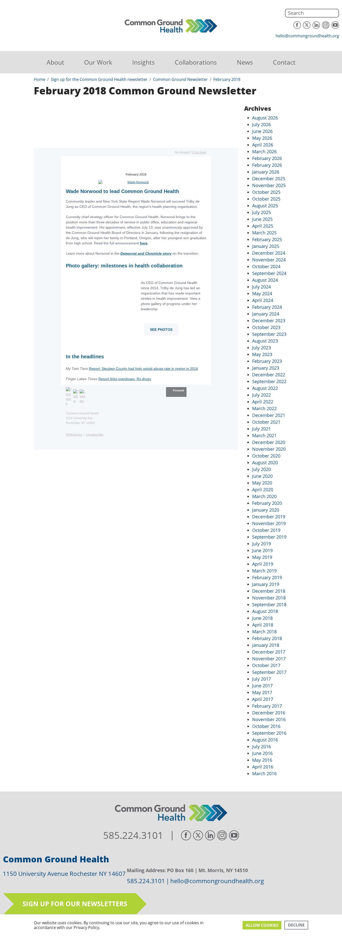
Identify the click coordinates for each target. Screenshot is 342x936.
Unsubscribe (94, 434)
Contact (284, 62)
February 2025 (267, 239)
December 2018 (268, 591)
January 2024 (265, 314)
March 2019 (264, 571)
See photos (161, 330)
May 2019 (262, 557)
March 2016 (264, 773)
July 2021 (261, 429)
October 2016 (266, 726)
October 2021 (266, 422)
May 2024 (262, 293)
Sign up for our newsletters (75, 903)
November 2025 (269, 185)
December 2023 (268, 321)
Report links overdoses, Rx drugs (124, 379)
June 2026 (262, 131)
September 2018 (269, 604)
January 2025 (265, 246)
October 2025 (266, 192)
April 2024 (262, 300)
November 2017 (269, 659)
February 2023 (267, 361)
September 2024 (269, 273)
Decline (296, 925)
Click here (199, 152)
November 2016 (269, 719)
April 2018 (262, 625)
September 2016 (269, 733)
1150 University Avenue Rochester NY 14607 (64, 873)
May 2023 (262, 354)
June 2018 (262, 618)
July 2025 (261, 212)
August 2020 (265, 462)
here (143, 243)
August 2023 (265, 341)
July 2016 (261, 746)
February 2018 (267, 638)
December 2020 (268, 442)
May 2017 (262, 692)
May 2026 (262, 138)
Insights (143, 62)
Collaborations (196, 62)
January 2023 (265, 368)
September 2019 (269, 537)
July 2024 (261, 287)
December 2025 (268, 179)
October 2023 (266, 327)
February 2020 (267, 503)
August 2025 (265, 206)
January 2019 (265, 584)
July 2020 (261, 469)
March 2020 (264, 496)
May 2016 (262, 760)
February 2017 (267, 706)
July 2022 (261, 395)
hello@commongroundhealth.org (307, 36)
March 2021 (264, 435)
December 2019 (268, 517)
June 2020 (262, 476)
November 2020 (269, 449)
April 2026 (262, 145)
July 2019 (261, 544)
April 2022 (262, 402)
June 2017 (262, 686)
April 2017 (262, 699)
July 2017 (261, 679)
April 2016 (262, 767)
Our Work (98, 62)
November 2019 (269, 523)
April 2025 (262, 226)
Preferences (74, 434)
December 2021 (268, 415)
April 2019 (262, 564)
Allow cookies (262, 925)
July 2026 (261, 124)
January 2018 (265, 645)
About (55, 62)
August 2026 (265, 118)
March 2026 (264, 151)
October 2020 (266, 456)
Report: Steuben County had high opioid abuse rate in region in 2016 (143, 369)
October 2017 (266, 665)
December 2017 (268, 652)
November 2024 (269, 260)
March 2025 (264, 233)
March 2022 (264, 408)
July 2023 (261, 348)
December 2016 (268, 713)
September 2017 (269, 672)
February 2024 (267, 307)
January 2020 (265, 510)
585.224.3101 (133, 835)
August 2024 (265, 280)
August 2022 (265, 388)
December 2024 (268, 253)
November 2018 (269, 598)
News (245, 62)
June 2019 (262, 550)
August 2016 (265, 740)
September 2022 (269, 381)
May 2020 (262, 483)
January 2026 (265, 172)
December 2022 (268, 375)
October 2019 (266, 530)
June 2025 (262, 219)
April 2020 (262, 490)
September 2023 (269, 334)
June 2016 (262, 753)
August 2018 (265, 611)
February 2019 (267, 577)
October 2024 (266, 266)
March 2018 (264, 632)
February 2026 (267, 158)
